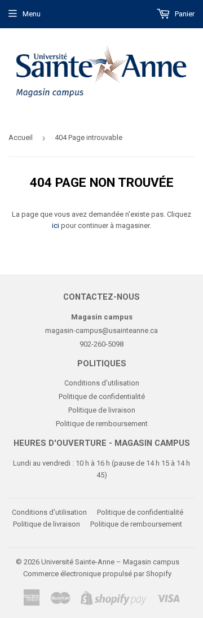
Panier (184, 14)
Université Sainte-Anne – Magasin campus (110, 562)
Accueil (20, 137)
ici (55, 225)
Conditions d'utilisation (101, 383)
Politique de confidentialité (102, 396)
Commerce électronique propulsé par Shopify (97, 573)
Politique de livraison (101, 410)
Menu (32, 14)
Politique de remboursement (102, 423)
